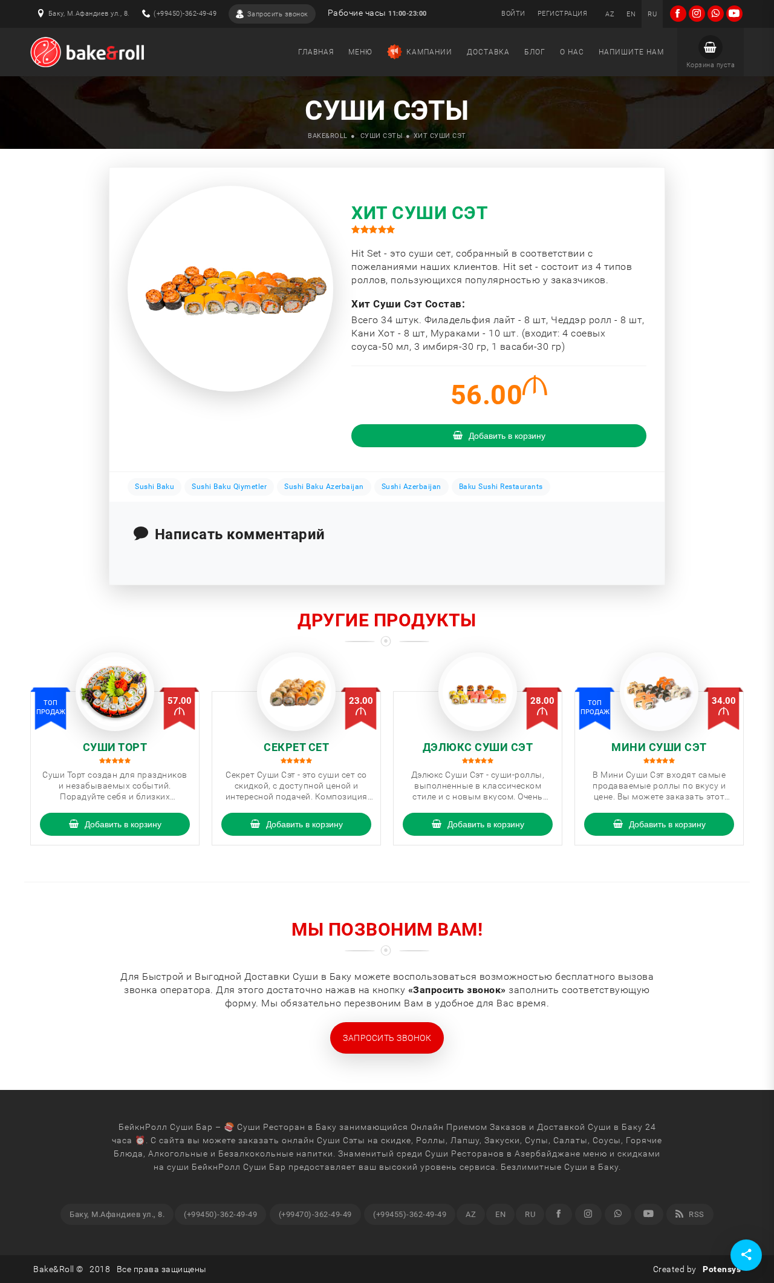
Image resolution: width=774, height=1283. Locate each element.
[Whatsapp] (618, 1214)
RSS (695, 1214)
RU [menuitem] (530, 1214)
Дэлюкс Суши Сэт (478, 747)
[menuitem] (609, 14)
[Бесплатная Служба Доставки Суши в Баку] (87, 52)
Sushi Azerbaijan (411, 486)
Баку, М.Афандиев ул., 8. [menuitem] (117, 1214)
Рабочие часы (377, 13)
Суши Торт (115, 747)
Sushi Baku (154, 486)
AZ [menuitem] (471, 1214)
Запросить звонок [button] (387, 1038)
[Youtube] (648, 1214)
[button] (710, 52)
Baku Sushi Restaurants (501, 486)
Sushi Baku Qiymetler (229, 486)
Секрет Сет (296, 747)
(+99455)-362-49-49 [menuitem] (409, 1214)
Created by (697, 1269)
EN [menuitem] (500, 1214)
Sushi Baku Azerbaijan (324, 486)
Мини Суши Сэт (659, 747)
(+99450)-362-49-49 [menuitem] (220, 1214)
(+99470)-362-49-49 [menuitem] (315, 1214)
